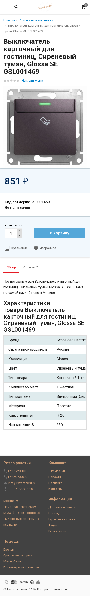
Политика (55, 483)
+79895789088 (17, 477)
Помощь (54, 513)
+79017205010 (17, 471)
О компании (56, 471)
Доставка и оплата (62, 507)
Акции (52, 525)
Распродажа (57, 531)
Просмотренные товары (21, 567)
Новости (54, 477)
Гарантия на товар (61, 519)
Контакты (55, 489)
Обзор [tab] (11, 267)
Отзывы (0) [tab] (31, 267)
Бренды (9, 549)
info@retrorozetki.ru (21, 483)
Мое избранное (14, 561)
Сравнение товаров (17, 555)
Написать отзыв (32, 80)
